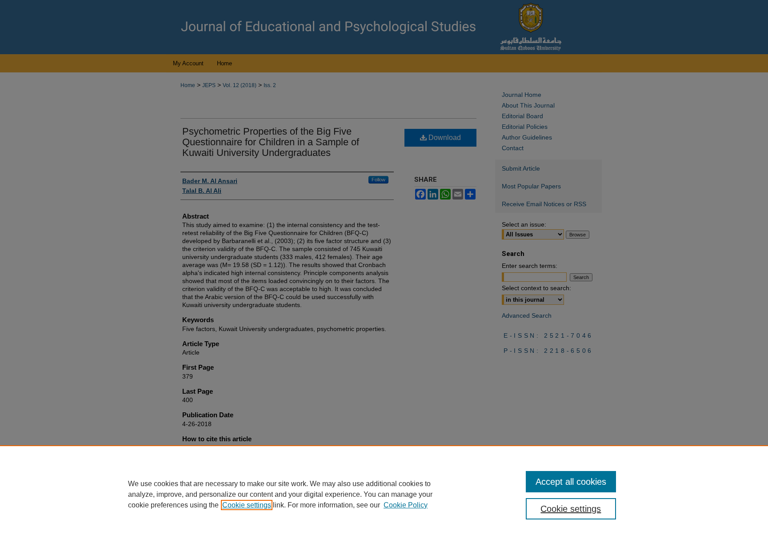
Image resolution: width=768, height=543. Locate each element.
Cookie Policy (406, 505)
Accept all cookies (571, 482)
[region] (384, 494)
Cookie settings (246, 505)
